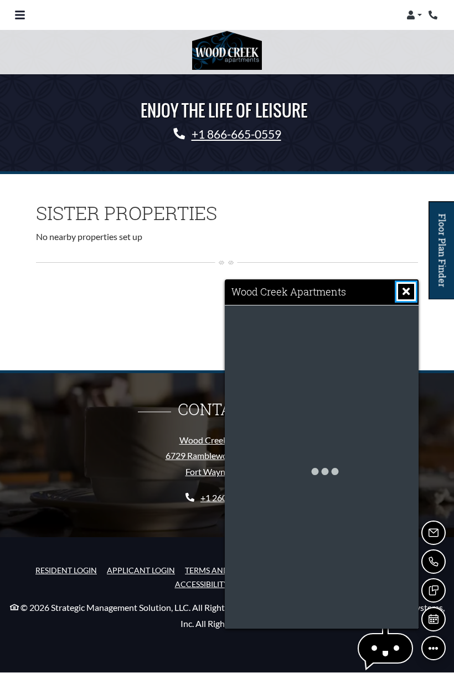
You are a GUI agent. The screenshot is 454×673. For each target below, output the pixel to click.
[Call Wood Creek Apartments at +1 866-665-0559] (434, 15)
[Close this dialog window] (406, 292)
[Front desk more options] (433, 648)
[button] (414, 15)
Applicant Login (141, 570)
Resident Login (66, 570)
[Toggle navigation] (20, 15)
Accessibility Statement (224, 584)
